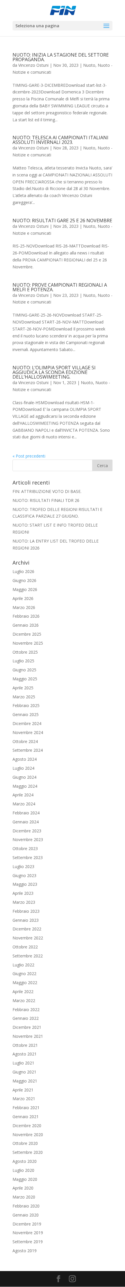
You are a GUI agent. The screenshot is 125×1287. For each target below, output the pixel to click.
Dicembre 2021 (26, 1027)
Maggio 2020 (24, 1179)
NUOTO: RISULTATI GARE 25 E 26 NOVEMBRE (62, 220)
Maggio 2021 (24, 1081)
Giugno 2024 (24, 777)
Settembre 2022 (27, 956)
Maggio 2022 (24, 982)
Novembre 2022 (27, 938)
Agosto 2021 (24, 1054)
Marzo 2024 (23, 804)
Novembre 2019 (27, 1232)
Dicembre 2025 (26, 634)
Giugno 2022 (24, 973)
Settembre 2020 (27, 1152)
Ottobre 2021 (25, 1045)
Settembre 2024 (27, 750)
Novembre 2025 (27, 643)
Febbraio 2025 (26, 705)
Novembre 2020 (27, 1134)
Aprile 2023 (22, 893)
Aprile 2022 (22, 991)
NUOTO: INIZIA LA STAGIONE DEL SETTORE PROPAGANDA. (60, 57)
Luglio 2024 (23, 768)
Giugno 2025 (24, 670)
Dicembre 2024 (26, 723)
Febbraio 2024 (26, 813)
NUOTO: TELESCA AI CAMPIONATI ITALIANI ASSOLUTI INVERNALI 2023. (60, 139)
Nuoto (89, 65)
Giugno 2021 (24, 1072)
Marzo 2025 (23, 696)
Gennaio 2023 (25, 920)
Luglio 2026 (23, 571)
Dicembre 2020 (26, 1125)
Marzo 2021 (23, 1098)
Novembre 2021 (27, 1036)
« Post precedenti (28, 456)
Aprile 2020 (22, 1188)
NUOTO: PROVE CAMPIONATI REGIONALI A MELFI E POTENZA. (59, 287)
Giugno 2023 (24, 875)
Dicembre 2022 (26, 929)
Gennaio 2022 (25, 1018)
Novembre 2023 (27, 839)
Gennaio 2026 (25, 625)
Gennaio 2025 (25, 714)
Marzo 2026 (23, 607)
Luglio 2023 (23, 866)
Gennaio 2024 (25, 822)
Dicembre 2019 (26, 1224)
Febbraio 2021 (26, 1107)
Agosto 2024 (24, 759)
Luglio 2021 (23, 1063)
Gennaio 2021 (25, 1116)
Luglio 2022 (23, 965)
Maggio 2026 (24, 589)
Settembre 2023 (27, 857)
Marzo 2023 (23, 902)
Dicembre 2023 (26, 831)
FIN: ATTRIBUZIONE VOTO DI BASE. (46, 491)
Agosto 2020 (24, 1161)
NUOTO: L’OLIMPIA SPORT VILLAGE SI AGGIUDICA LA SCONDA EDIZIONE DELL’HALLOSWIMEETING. (54, 372)
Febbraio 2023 (26, 911)
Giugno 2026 (24, 580)
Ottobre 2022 (25, 947)
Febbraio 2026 (26, 616)
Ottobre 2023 (25, 848)
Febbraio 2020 (26, 1206)
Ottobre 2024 (25, 741)
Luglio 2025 (23, 661)
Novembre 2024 (27, 732)
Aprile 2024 (22, 795)
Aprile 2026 (22, 598)
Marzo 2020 (23, 1197)
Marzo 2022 (23, 1000)
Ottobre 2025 (25, 652)
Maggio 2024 (24, 786)
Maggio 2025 (24, 679)
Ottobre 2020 (25, 1143)
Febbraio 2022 (26, 1009)
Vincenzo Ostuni (33, 65)
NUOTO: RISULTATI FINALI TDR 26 (45, 500)
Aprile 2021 (22, 1090)
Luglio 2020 (23, 1170)
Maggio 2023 (24, 884)
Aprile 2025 (22, 688)
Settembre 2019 (27, 1241)
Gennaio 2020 (25, 1215)
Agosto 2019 (24, 1250)
